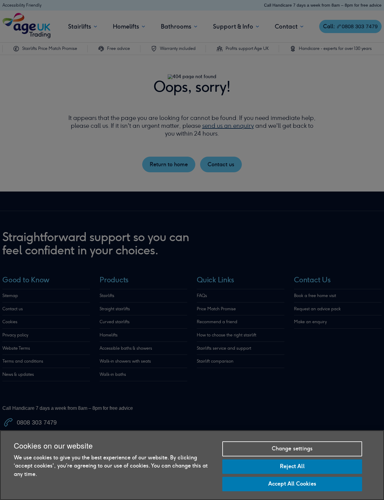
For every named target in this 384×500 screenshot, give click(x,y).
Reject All (292, 466)
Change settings (292, 448)
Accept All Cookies (292, 483)
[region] (192, 465)
